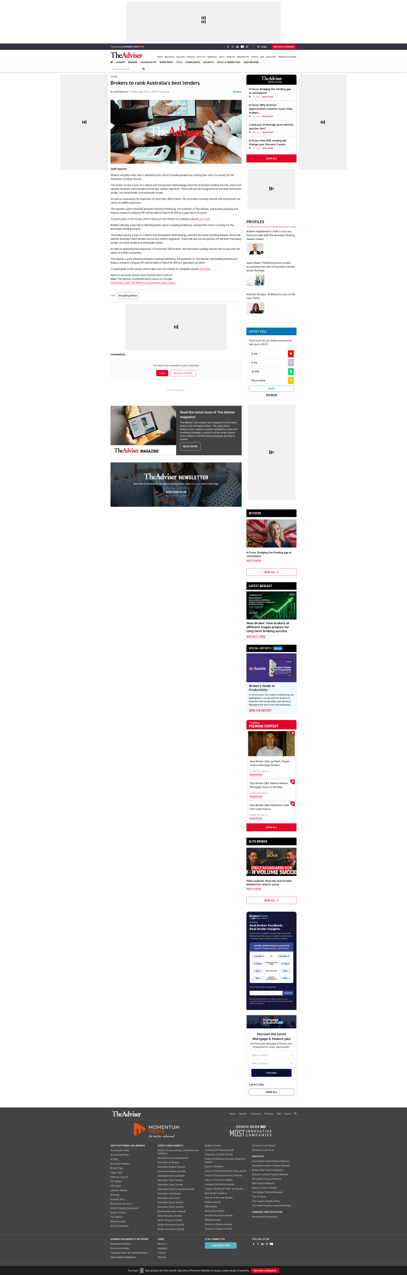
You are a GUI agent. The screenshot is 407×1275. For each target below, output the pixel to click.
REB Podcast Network (263, 1183)
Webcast (231, 57)
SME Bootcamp (213, 1219)
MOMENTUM (133, 46)
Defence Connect (119, 1177)
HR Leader (115, 1185)
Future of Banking (214, 1166)
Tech (179, 62)
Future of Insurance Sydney (219, 1179)
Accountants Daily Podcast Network (270, 1161)
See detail (271, 394)
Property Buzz (117, 1199)
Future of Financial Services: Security (223, 1175)
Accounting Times (119, 1154)
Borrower (166, 62)
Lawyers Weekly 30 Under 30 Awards (224, 1188)
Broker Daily (116, 1168)
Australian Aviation (120, 1163)
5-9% (254, 362)
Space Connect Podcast (264, 1187)
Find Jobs (271, 1072)
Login (264, 46)
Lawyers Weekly (118, 1190)
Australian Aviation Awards (171, 1166)
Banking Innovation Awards (172, 1211)
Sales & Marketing (228, 62)
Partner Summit (213, 1202)
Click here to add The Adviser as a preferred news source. (143, 282)
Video (222, 57)
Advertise (162, 1248)
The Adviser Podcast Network (267, 1192)
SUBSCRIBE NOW (176, 492)
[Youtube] (242, 46)
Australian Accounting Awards (173, 1158)
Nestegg (114, 1194)
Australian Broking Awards (171, 1175)
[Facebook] (228, 46)
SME (279, 1113)
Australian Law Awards (169, 1193)
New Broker (251, 62)
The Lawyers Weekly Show (266, 1201)
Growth (208, 62)
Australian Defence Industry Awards (176, 1189)
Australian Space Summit (170, 1206)
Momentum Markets (120, 1243)
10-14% (255, 371)
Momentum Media (119, 1248)
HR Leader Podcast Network (266, 1178)
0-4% (255, 353)
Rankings (212, 57)
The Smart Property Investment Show (271, 1205)
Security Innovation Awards (219, 1215)
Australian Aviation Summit (171, 1171)
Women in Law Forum (263, 1150)
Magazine (271, 57)
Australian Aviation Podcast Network (271, 1165)
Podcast (201, 57)
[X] (232, 46)
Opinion (191, 57)
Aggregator (148, 62)
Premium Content (287, 57)
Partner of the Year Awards (219, 1197)
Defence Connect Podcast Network (270, 1174)
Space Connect (118, 1212)
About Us (162, 1243)
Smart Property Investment (124, 1208)
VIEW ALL (271, 158)
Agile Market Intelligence (123, 1257)
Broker (132, 62)
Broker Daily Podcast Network (267, 1170)
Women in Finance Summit (218, 1228)
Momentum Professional (264, 1216)
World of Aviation (119, 1226)
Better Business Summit (170, 1220)
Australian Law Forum (169, 1198)
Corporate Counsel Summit (219, 1154)
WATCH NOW (253, 560)
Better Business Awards (170, 1215)
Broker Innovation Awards (171, 1224)
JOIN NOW (288, 993)
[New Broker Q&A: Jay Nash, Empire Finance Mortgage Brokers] (271, 743)
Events (254, 57)
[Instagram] (247, 46)
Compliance (192, 62)
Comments (255, 1113)
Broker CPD (243, 57)
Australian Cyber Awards (170, 1180)
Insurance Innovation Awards (219, 1184)
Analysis (180, 57)
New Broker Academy (216, 1193)
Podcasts (268, 1113)
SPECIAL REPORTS (265, 648)
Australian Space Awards (170, 1202)
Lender (120, 62)
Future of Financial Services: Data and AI (225, 1171)
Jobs (262, 57)
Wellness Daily (118, 1221)
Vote (271, 388)
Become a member (284, 46)
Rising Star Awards (214, 1211)
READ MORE (190, 446)
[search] (295, 1113)
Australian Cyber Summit (170, 1184)
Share (238, 92)
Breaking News (128, 295)
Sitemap (162, 1257)
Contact (162, 1252)
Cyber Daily (116, 1172)
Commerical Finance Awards (219, 1150)
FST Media (115, 1181)
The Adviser (116, 1217)
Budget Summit (213, 1145)
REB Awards (211, 1206)
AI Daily (114, 1159)
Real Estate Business (121, 1203)
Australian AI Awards (168, 1162)
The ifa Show (259, 1196)
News (160, 57)
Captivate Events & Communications (129, 1252)
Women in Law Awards (264, 1145)
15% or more (258, 380)
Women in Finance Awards (218, 1224)
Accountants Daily (119, 1150)
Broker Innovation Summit (171, 1229)
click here (204, 218)
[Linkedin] (237, 46)
